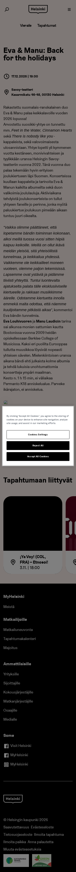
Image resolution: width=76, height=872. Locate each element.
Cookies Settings (38, 434)
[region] (38, 436)
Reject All (38, 445)
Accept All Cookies (38, 456)
